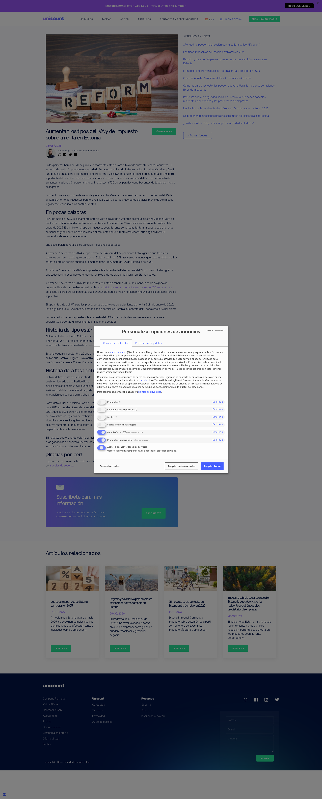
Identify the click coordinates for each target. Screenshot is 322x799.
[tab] (116, 343)
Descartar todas (109, 466)
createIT (221, 330)
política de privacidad (149, 392)
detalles (217, 401)
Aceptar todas (212, 466)
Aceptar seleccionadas (181, 466)
